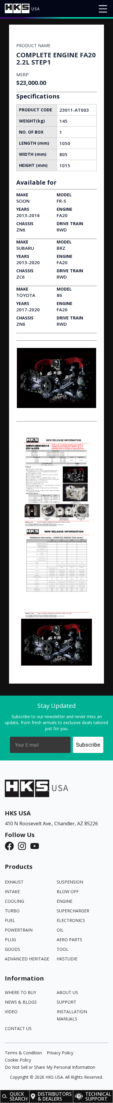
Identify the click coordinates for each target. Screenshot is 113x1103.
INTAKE (12, 891)
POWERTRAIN (19, 930)
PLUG (10, 939)
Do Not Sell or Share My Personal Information (50, 1067)
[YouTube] (36, 846)
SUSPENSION (70, 882)
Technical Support (98, 1096)
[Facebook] (11, 846)
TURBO (12, 911)
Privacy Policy (60, 1053)
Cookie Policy (18, 1060)
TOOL (62, 949)
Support (66, 1002)
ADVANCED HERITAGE (27, 959)
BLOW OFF (68, 891)
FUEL (10, 920)
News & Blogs (21, 1002)
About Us (67, 992)
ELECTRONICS (71, 920)
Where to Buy (20, 992)
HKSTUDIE (67, 959)
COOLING (14, 901)
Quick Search (19, 1096)
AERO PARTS (69, 939)
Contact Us (18, 1028)
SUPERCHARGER (73, 911)
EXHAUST (14, 882)
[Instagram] (23, 846)
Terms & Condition (23, 1053)
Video (11, 1011)
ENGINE (64, 901)
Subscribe (88, 745)
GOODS (12, 949)
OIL (60, 930)
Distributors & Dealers (55, 1096)
